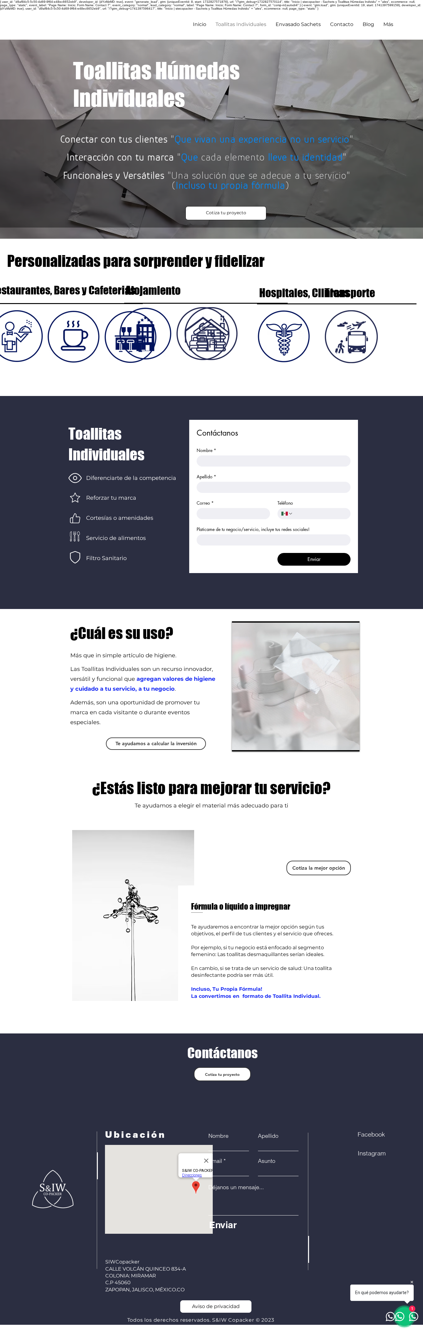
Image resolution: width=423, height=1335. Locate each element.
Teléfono (285, 503)
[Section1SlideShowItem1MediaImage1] (204, 1018)
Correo (205, 503)
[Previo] (16, 921)
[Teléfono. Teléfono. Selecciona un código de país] (287, 513)
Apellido (206, 476)
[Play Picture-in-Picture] (341, 743)
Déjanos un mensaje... (236, 1187)
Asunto (266, 1161)
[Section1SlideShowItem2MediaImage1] (212, 1018)
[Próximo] (407, 921)
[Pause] (240, 743)
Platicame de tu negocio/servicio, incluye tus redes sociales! (253, 529)
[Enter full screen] (351, 743)
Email (215, 1161)
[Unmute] (250, 743)
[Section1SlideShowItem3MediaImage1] (219, 1018)
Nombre (206, 450)
